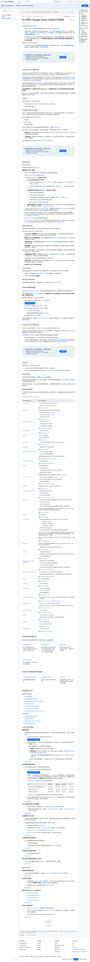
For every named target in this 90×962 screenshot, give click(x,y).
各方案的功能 (57, 601)
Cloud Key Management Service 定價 (48, 458)
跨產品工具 (28, 1)
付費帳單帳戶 (39, 83)
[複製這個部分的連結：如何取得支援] (31, 868)
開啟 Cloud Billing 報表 (33, 772)
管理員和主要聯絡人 (58, 222)
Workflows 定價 (46, 626)
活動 (73, 945)
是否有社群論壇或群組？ (30, 723)
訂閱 (76, 959)
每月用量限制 (30, 335)
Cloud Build (25, 442)
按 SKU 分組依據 (34, 780)
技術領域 (19, 1)
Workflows (25, 621)
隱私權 (26, 956)
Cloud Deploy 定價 (44, 449)
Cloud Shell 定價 (44, 488)
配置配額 (62, 197)
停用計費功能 (49, 830)
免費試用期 (36, 293)
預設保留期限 (42, 563)
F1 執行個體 (52, 412)
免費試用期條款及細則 (47, 206)
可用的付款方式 (57, 127)
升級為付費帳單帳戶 (63, 341)
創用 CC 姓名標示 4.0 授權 (40, 931)
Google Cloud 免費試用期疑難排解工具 (54, 873)
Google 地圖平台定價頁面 (52, 809)
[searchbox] (9, 11)
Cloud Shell (25, 486)
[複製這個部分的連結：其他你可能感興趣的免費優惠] (44, 672)
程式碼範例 (57, 947)
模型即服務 (58, 186)
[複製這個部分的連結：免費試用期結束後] (34, 226)
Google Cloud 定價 (23, 945)
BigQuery (24, 435)
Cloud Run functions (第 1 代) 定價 (48, 483)
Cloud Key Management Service (29, 451)
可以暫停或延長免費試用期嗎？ (32, 708)
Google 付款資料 (28, 220)
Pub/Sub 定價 (43, 581)
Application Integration (27, 421)
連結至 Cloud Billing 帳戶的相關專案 (37, 830)
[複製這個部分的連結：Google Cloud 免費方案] (40, 325)
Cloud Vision (25, 514)
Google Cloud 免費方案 (32, 175)
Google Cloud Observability (28, 560)
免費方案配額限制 (32, 80)
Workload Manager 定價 (47, 631)
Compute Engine (26, 519)
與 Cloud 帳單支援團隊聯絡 (42, 881)
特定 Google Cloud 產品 (40, 328)
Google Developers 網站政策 (69, 931)
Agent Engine (25, 403)
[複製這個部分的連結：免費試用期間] (31, 162)
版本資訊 (39, 947)
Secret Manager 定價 (45, 594)
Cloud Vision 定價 (44, 517)
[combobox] (59, 1)
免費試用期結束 (47, 759)
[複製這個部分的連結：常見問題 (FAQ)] (34, 691)
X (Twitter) (74, 947)
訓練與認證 (57, 951)
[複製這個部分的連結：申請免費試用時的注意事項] (39, 110)
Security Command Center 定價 (47, 601)
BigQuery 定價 (43, 439)
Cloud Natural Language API (28, 461)
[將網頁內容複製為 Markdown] (28, 23)
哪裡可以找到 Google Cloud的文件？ (33, 721)
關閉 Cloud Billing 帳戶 (55, 282)
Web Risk (24, 615)
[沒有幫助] (74, 16)
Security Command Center (28, 597)
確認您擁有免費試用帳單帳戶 (34, 310)
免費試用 (85, 5)
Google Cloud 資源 (64, 208)
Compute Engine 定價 (45, 541)
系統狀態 (39, 949)
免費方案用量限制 (54, 370)
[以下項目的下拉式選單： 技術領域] (22, 1)
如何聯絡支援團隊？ (29, 718)
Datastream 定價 (44, 549)
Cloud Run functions (27, 477)
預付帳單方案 (35, 184)
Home (23, 16)
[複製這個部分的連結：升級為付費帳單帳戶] (37, 287)
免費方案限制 (49, 241)
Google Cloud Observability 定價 (47, 569)
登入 (87, 1)
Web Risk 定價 (43, 619)
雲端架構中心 (57, 949)
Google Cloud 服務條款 (39, 956)
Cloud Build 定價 (44, 444)
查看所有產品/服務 (23, 943)
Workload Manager (26, 628)
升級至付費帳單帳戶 (39, 273)
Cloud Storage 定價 (44, 512)
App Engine (25, 410)
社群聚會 (53, 914)
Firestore (24, 551)
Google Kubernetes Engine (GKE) (29, 571)
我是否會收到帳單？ (31, 820)
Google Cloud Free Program (24, 5)
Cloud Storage (25, 499)
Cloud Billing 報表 (31, 769)
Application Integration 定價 (46, 428)
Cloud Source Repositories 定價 (47, 497)
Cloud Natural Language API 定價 (47, 463)
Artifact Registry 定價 (45, 433)
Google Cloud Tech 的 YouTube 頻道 (79, 951)
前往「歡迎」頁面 (30, 303)
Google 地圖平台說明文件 (33, 895)
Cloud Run (25, 465)
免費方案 (41, 825)
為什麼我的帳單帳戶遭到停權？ (32, 706)
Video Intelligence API (27, 610)
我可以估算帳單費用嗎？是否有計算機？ (34, 701)
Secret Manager (26, 588)
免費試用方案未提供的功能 (32, 290)
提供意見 (72, 20)
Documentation (9, 5)
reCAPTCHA (25, 583)
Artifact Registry (26, 430)
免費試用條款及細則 (41, 752)
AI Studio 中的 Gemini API (48, 182)
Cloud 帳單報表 (32, 218)
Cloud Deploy (25, 447)
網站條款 (31, 956)
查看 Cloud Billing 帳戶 (33, 739)
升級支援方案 (51, 885)
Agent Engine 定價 (44, 407)
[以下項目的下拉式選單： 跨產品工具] (31, 1)
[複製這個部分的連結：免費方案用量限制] (34, 389)
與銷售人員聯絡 (22, 949)
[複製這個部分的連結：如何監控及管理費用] (35, 727)
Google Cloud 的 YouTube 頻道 (78, 949)
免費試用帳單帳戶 (43, 212)
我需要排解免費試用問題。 (31, 716)
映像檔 (41, 199)
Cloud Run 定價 (63, 474)
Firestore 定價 (43, 558)
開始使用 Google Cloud (59, 945)
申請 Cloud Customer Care (42, 318)
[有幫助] (72, 16)
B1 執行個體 (51, 414)
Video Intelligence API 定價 (46, 612)
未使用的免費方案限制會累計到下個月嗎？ (35, 711)
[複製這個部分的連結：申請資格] (28, 98)
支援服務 (39, 945)
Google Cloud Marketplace (24, 947)
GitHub (56, 943)
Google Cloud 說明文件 (45, 827)
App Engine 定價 (44, 419)
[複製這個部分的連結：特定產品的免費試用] (37, 637)
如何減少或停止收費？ (30, 703)
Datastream (25, 543)
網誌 (73, 943)
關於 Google (21, 956)
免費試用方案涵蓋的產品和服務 (60, 237)
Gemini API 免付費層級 (67, 182)
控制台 (70, 1)
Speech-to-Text (26, 603)
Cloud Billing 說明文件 (32, 897)
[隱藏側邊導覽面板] (16, 959)
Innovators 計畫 (50, 910)
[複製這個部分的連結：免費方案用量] (31, 374)
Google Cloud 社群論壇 (34, 908)
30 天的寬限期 (61, 254)
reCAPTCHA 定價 (44, 585)
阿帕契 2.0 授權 (55, 931)
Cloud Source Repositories (28, 490)
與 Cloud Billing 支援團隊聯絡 (46, 140)
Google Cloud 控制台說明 (33, 900)
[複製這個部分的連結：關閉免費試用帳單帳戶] (36, 280)
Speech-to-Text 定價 (45, 607)
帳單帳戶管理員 (32, 215)
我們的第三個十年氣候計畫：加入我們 (53, 956)
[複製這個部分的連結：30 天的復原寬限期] (32, 268)
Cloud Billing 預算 (31, 794)
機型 (55, 442)
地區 (72, 508)
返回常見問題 (28, 761)
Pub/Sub (24, 578)
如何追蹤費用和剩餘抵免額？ (31, 699)
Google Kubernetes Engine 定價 (47, 576)
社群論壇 (39, 943)
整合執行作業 (47, 421)
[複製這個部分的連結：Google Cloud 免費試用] (40, 70)
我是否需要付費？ (29, 696)
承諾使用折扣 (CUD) (52, 797)
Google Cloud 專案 (43, 208)
